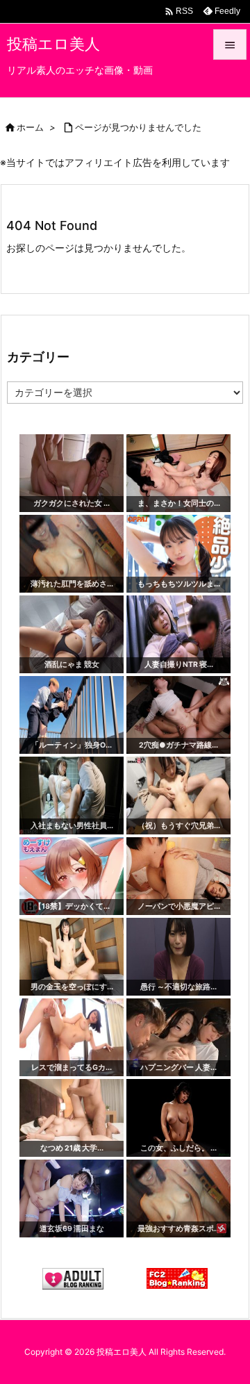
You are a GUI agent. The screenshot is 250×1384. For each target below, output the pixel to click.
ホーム (30, 127)
